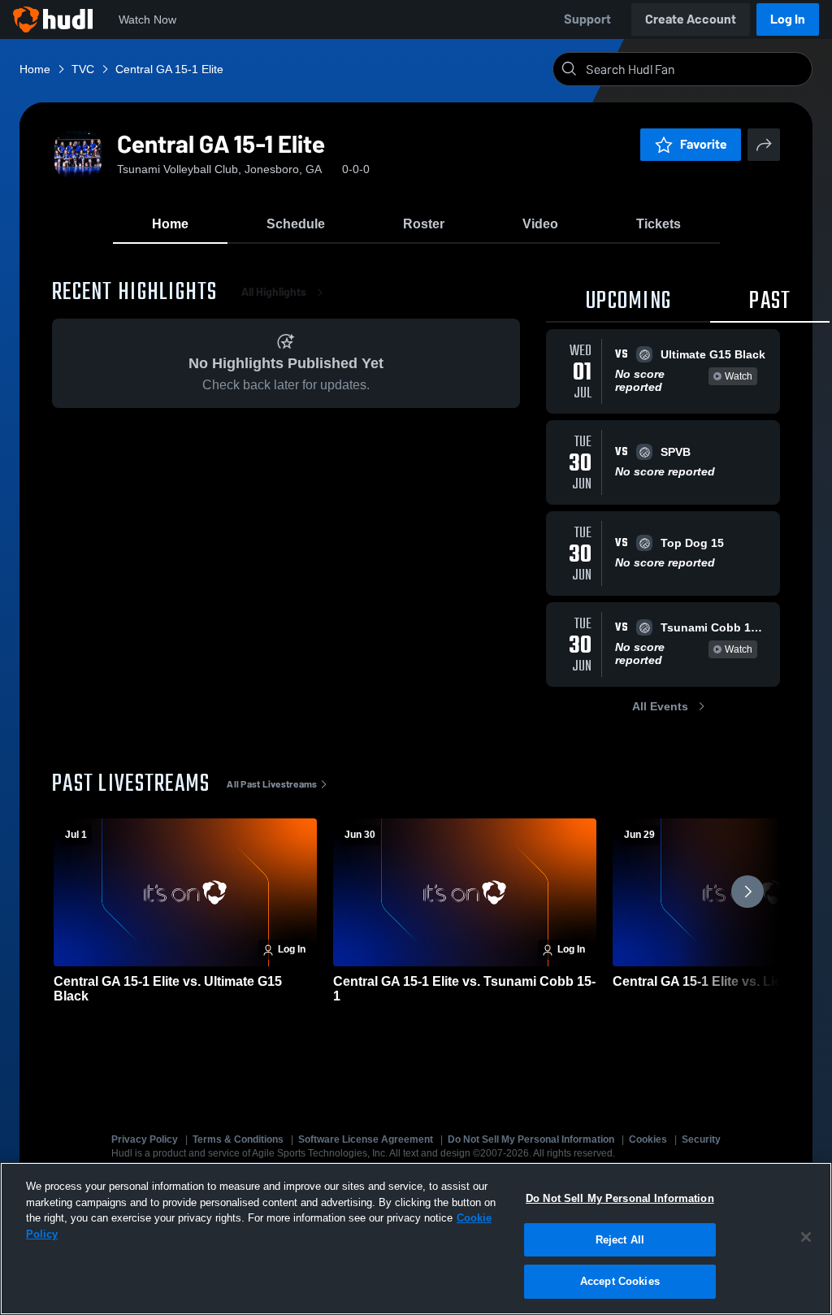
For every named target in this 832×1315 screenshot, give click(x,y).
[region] (416, 1238)
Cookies (648, 1139)
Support (587, 19)
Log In (787, 19)
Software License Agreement (365, 1139)
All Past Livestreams (272, 784)
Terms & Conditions (238, 1139)
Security (701, 1139)
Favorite (703, 144)
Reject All (620, 1240)
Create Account (690, 19)
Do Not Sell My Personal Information (531, 1139)
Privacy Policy (144, 1139)
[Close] (806, 1237)
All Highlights (273, 292)
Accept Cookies (620, 1281)
